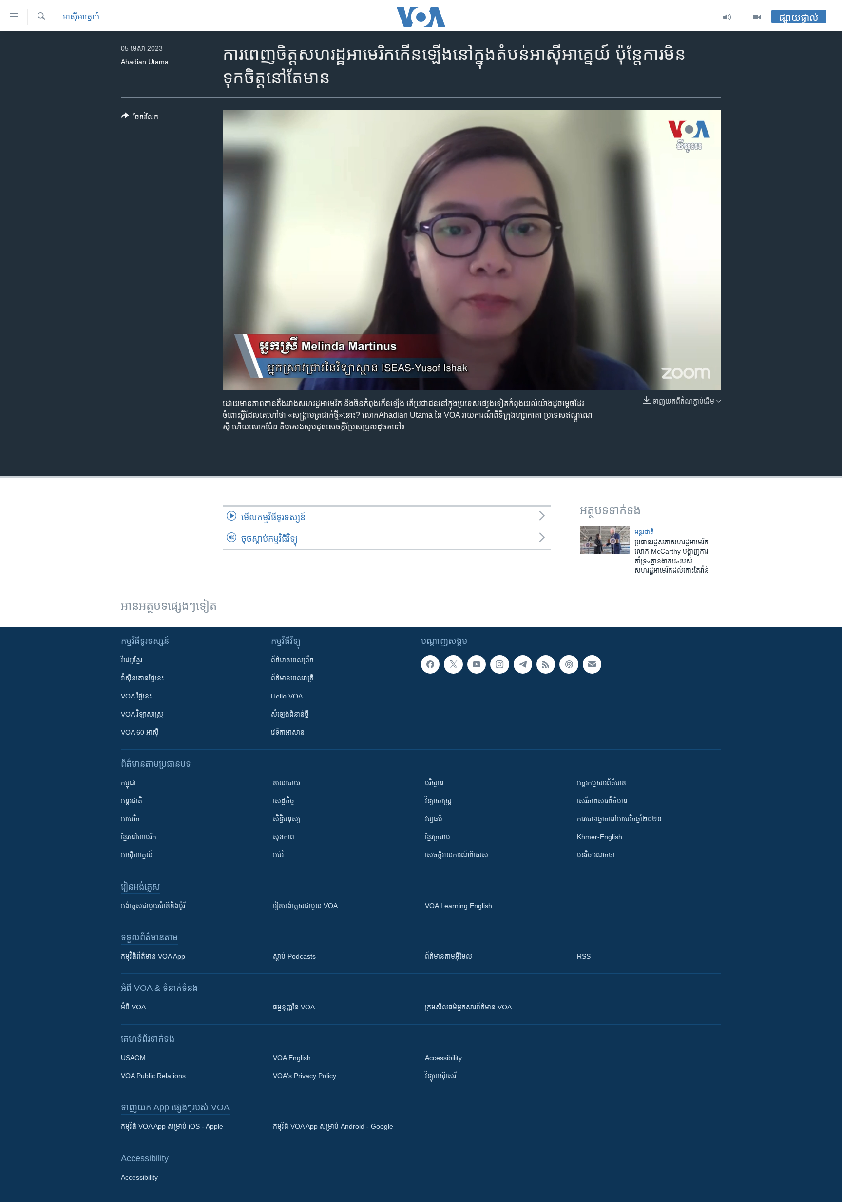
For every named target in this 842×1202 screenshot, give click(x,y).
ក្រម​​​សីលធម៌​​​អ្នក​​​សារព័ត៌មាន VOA (468, 1007)
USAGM (133, 1058)
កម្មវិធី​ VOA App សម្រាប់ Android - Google (333, 1126)
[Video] (756, 17)
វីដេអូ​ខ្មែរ (131, 660)
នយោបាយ (286, 783)
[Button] (139, 119)
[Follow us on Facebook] (430, 664)
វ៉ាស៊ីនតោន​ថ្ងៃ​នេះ (142, 678)
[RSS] (545, 664)
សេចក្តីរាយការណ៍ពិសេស (456, 855)
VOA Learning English (458, 906)
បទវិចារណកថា (596, 855)
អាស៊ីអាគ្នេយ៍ (137, 855)
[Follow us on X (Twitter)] (453, 664)
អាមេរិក (130, 819)
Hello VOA (287, 696)
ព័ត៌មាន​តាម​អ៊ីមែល (448, 956)
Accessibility (443, 1058)
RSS (584, 956)
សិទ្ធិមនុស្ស (286, 819)
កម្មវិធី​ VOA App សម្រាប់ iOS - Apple (172, 1126)
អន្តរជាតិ (644, 532)
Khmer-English (599, 837)
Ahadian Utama (145, 62)
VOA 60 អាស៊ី (140, 732)
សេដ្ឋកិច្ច (283, 801)
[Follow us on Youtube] (476, 664)
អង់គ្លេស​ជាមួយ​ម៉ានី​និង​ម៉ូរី (153, 906)
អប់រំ (278, 855)
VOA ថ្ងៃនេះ (136, 696)
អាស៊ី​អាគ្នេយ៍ (81, 17)
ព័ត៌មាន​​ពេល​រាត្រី (292, 678)
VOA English (292, 1058)
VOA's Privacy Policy (304, 1076)
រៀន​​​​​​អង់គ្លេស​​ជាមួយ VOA (305, 906)
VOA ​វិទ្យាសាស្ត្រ (142, 714)
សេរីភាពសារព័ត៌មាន (602, 801)
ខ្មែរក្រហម (437, 837)
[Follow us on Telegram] (523, 664)
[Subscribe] (592, 664)
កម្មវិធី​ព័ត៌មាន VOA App (153, 956)
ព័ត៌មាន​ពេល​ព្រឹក (292, 660)
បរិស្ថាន (434, 783)
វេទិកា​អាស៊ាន (288, 732)
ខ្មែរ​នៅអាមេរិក (138, 837)
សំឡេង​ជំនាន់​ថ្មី (290, 714)
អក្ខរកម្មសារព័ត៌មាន (601, 783)
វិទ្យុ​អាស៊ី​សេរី (440, 1076)
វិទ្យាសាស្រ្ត (438, 801)
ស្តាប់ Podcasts (294, 956)
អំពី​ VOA (133, 1007)
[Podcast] (568, 664)
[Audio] (727, 17)
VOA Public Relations (153, 1076)
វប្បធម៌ (433, 819)
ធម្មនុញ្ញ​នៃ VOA (294, 1007)
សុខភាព (283, 837)
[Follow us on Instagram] (499, 664)
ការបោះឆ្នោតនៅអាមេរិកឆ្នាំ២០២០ (619, 819)
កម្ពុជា (128, 783)
